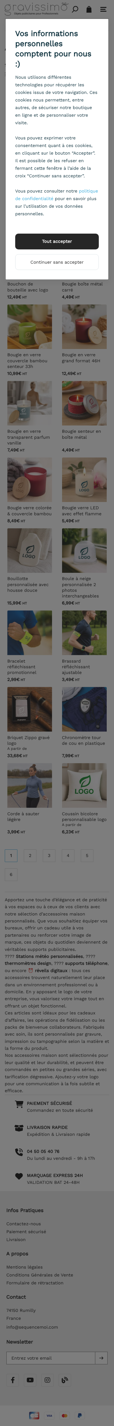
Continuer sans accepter (57, 262)
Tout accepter (57, 241)
